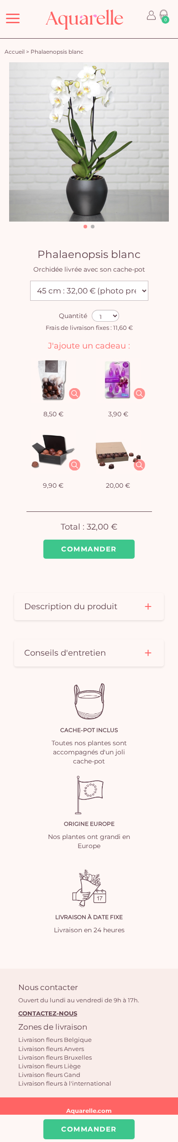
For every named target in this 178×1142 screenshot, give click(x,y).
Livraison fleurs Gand (49, 1074)
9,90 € (53, 485)
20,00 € (118, 485)
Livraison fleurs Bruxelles (55, 1057)
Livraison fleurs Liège (49, 1066)
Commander (89, 549)
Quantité (73, 316)
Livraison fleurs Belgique (55, 1039)
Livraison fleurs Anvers (51, 1048)
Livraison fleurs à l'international (64, 1083)
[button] (85, 226)
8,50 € (53, 414)
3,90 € (118, 414)
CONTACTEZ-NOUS (47, 1013)
